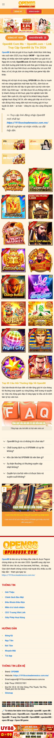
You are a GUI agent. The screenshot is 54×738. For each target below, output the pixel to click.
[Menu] (3, 4)
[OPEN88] (27, 4)
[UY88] (27, 728)
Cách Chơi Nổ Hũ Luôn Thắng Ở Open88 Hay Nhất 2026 (27, 515)
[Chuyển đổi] (4, 441)
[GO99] (27, 734)
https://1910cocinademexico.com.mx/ (18, 575)
